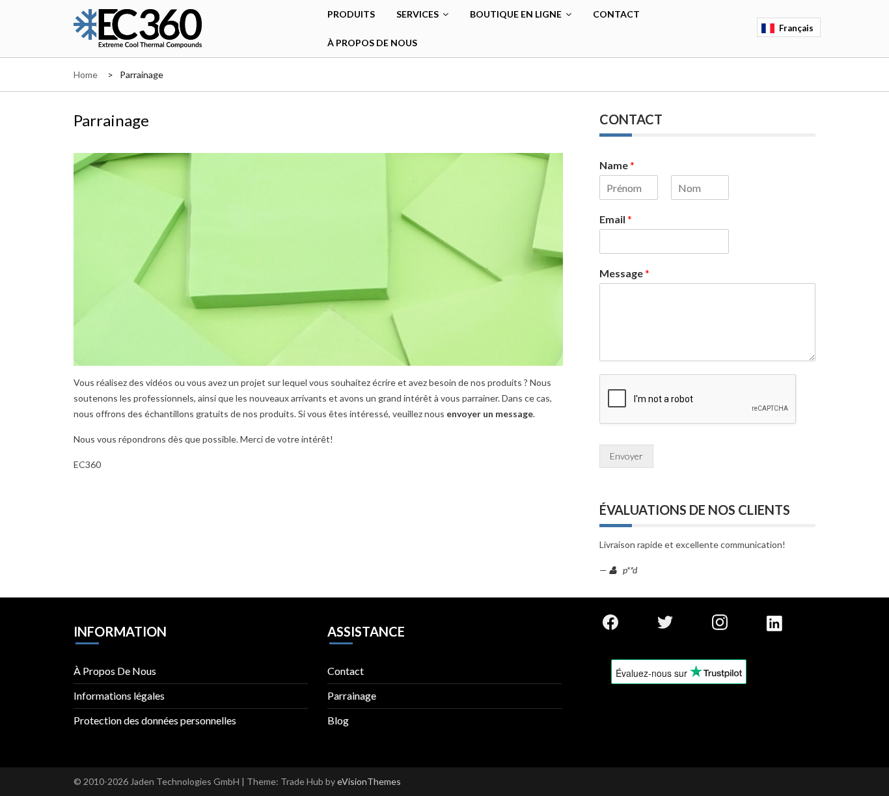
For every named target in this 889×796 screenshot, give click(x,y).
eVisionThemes (369, 781)
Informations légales (119, 695)
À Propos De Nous (115, 671)
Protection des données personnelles (155, 720)
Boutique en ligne (516, 14)
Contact (616, 14)
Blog (338, 720)
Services (417, 14)
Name (617, 165)
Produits (351, 14)
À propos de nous (372, 42)
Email (615, 219)
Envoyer (626, 455)
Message (624, 273)
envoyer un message (489, 413)
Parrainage (351, 695)
